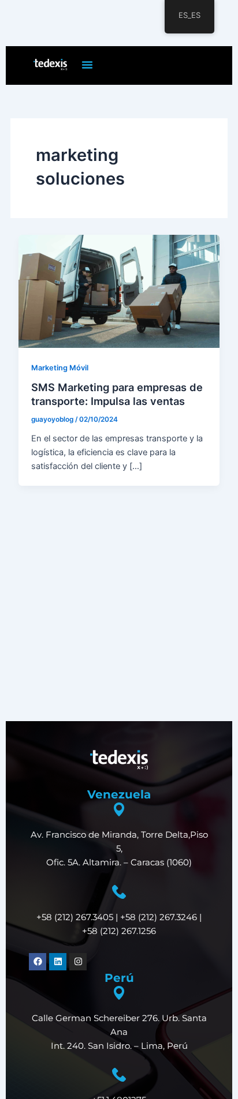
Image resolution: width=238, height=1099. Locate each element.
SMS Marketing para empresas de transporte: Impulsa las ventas (117, 394)
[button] (87, 64)
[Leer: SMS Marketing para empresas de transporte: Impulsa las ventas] (118, 291)
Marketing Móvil (59, 367)
